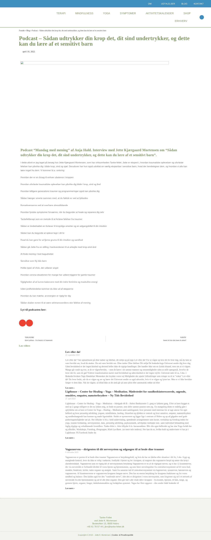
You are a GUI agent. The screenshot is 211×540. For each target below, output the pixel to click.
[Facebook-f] (8, 4)
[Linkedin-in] (13, 4)
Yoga (106, 13)
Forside (22, 30)
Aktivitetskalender (160, 13)
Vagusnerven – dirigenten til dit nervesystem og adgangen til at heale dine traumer (114, 449)
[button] (202, 17)
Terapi (60, 13)
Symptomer (128, 13)
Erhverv (181, 21)
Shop (187, 13)
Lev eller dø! (72, 351)
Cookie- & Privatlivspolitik (122, 535)
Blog (28, 30)
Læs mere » (69, 388)
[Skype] (18, 4)
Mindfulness (84, 13)
